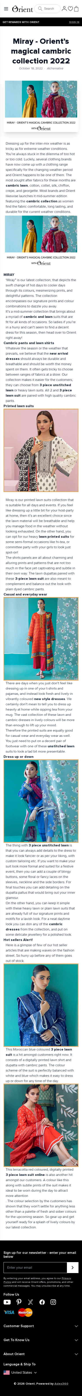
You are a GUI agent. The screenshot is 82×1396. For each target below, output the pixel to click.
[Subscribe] (73, 1267)
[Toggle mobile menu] (6, 8)
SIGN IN (74, 22)
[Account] (64, 8)
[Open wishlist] (70, 8)
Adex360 (61, 1383)
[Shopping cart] (76, 9)
